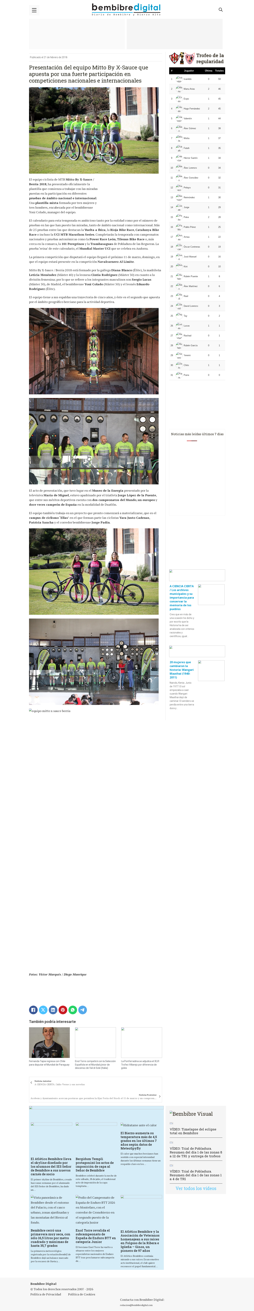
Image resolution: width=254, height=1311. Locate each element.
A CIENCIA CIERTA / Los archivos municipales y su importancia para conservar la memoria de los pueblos (182, 597)
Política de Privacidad (45, 1294)
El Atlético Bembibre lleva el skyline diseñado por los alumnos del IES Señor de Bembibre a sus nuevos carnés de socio (51, 1166)
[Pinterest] (63, 1010)
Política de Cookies (81, 1294)
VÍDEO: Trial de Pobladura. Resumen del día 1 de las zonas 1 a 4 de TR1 (196, 1175)
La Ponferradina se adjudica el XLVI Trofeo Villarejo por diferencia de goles (140, 1064)
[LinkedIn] (53, 1010)
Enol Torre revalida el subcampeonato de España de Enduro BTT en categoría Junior (96, 1236)
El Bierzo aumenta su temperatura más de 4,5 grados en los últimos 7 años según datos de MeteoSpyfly (139, 1140)
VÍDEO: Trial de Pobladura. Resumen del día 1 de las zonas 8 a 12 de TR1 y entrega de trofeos (196, 1152)
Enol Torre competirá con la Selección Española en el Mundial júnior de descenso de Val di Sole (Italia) (95, 1064)
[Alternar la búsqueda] (221, 9)
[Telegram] (82, 1010)
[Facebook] (33, 1010)
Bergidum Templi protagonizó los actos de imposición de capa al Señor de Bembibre (95, 1164)
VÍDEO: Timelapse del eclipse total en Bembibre (193, 1131)
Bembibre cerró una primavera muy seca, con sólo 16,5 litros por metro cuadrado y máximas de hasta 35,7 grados (50, 1238)
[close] (34, 10)
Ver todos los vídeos (196, 1188)
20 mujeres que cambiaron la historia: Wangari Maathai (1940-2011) (182, 669)
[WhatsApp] (72, 1010)
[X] (43, 1010)
